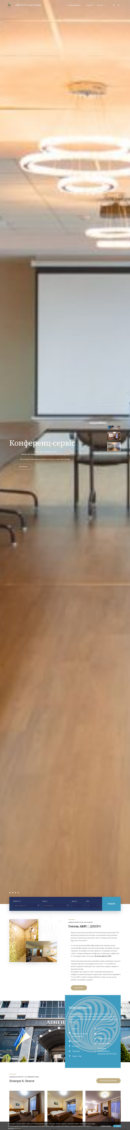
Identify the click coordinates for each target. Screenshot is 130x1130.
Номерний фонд (74, 5)
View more (17, 1128)
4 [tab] (18, 892)
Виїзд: (44, 901)
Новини (89, 5)
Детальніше (25, 467)
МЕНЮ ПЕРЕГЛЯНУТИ (45, 460)
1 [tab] (9, 892)
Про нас (100, 5)
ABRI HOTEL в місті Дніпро (28, 5)
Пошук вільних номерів (108, 1080)
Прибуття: (17, 901)
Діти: (87, 901)
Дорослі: (74, 901)
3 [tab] (15, 892)
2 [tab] (12, 892)
